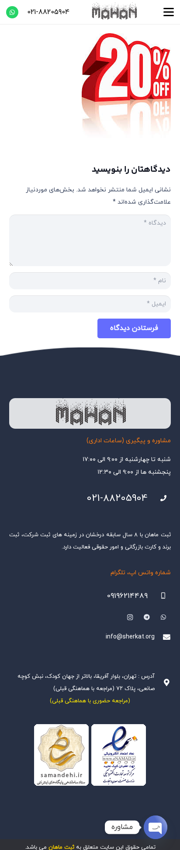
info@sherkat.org (130, 637)
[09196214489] (159, 596)
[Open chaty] (155, 827)
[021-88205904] (159, 498)
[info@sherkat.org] (163, 637)
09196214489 (127, 596)
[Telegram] (146, 617)
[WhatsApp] (12, 12)
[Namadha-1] (90, 755)
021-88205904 (117, 498)
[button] (169, 12)
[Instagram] (130, 617)
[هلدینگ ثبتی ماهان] (114, 12)
